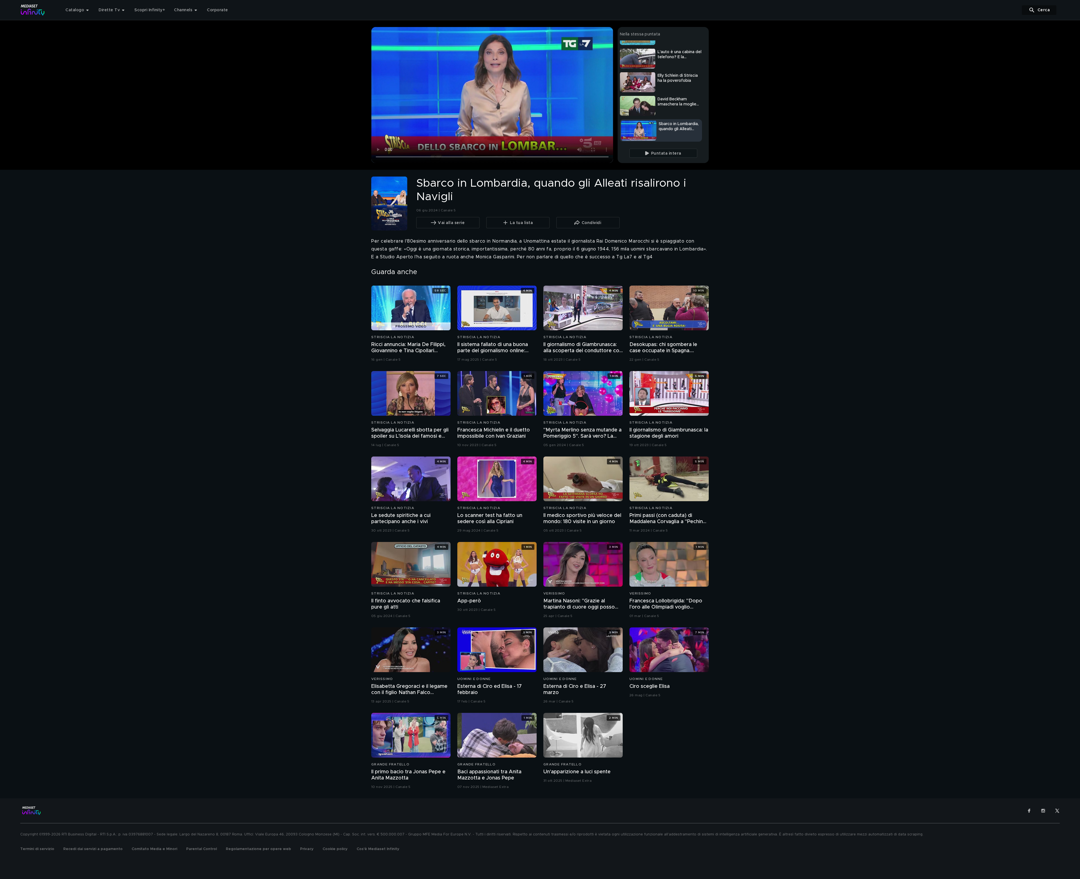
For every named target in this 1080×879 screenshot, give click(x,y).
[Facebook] (1029, 810)
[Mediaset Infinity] (32, 10)
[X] (1057, 810)
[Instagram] (1043, 810)
